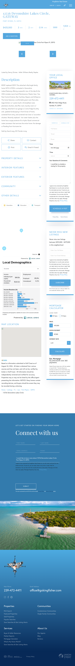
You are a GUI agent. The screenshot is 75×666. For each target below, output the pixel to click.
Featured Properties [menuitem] (10, 614)
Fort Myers (25, 390)
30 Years (54, 316)
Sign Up (52, 5)
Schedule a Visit (65, 123)
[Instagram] (5, 597)
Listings (9, 390)
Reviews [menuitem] (40, 639)
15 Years (63, 316)
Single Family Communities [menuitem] (47, 614)
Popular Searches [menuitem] (10, 619)
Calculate (60, 351)
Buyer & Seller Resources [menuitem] (12, 633)
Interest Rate (54, 339)
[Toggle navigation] (70, 5)
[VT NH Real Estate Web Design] (65, 656)
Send (26, 486)
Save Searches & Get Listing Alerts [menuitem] (16, 622)
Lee (18, 390)
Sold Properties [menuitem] (9, 617)
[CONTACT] (11, 36)
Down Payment (54, 330)
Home (3, 390)
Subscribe (60, 283)
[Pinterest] (11, 597)
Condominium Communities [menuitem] (47, 611)
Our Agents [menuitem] (41, 633)
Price (51, 321)
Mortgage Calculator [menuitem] (11, 639)
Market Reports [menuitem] (9, 636)
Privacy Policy (63, 200)
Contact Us (52, 108)
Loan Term (53, 313)
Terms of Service (64, 217)
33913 (33, 390)
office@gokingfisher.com (45, 590)
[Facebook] (8, 597)
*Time (51, 152)
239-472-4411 (56, 98)
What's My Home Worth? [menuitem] (12, 642)
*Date (51, 144)
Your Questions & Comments (58, 160)
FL (15, 390)
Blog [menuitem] (39, 636)
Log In (58, 5)
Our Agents (60, 108)
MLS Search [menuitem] (8, 611)
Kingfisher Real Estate (59, 1)
